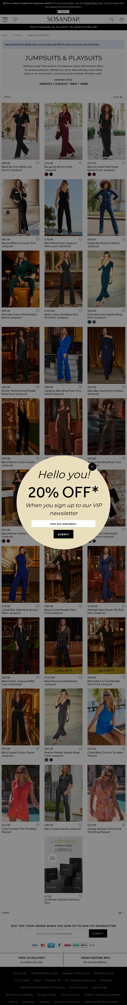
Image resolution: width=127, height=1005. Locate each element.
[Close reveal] (92, 467)
